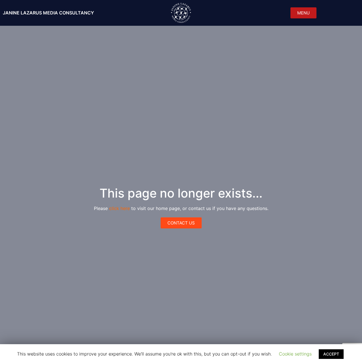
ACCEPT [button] (331, 354)
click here (119, 208)
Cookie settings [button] (295, 354)
